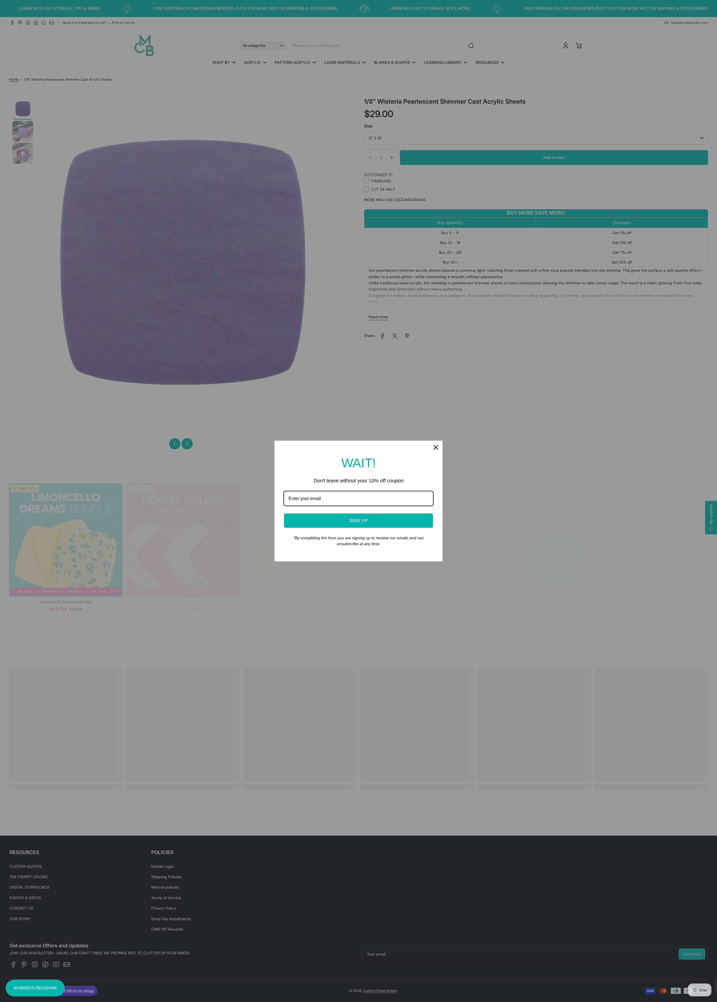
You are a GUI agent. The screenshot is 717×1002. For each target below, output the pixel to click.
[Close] (436, 447)
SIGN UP (358, 520)
